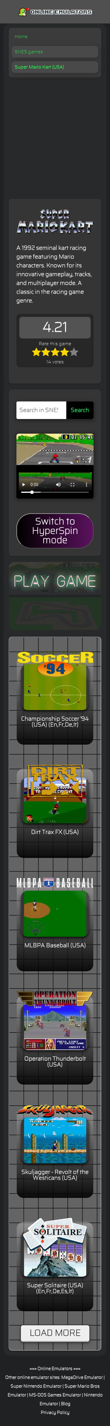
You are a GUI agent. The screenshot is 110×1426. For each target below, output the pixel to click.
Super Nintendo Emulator (36, 1386)
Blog (65, 1404)
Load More (55, 1333)
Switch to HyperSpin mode (55, 531)
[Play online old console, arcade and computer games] (55, 10)
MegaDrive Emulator (82, 1377)
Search (80, 410)
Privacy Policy (55, 1412)
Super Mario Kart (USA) (39, 67)
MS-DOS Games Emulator (55, 1395)
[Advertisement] (55, 135)
